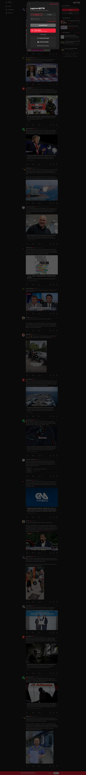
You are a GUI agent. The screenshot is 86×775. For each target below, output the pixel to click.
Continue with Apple (44, 42)
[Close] (29, 4)
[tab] (37, 14)
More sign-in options (44, 45)
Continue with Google (44, 38)
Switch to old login (54, 4)
